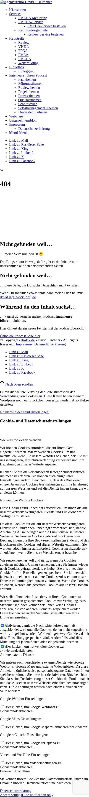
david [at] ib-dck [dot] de (18, 297)
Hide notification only (37, 795)
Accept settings (11, 795)
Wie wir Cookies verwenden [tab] (20, 440)
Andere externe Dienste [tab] (17, 655)
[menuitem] (49, 10)
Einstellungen (39, 412)
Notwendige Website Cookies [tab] (21, 500)
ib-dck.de (28, 340)
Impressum (24, 344)
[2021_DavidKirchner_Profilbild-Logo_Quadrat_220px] (26, 2)
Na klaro (6, 412)
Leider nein (21, 412)
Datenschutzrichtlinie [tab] (15, 771)
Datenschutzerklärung (50, 344)
